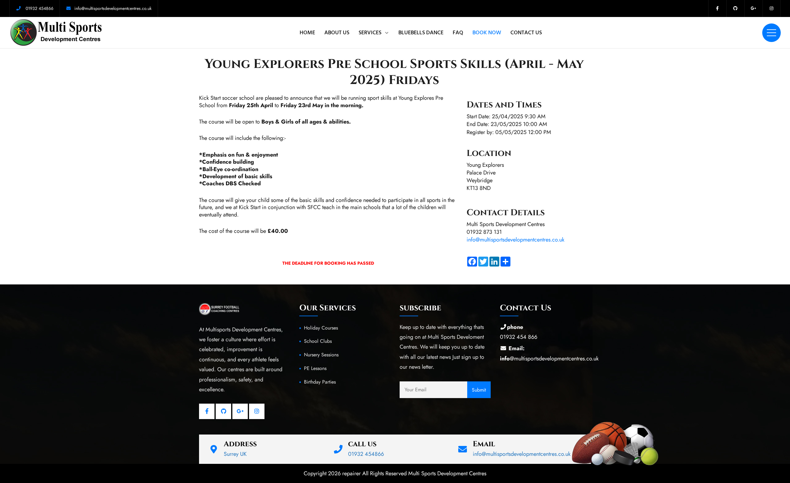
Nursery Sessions (321, 354)
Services (370, 32)
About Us (336, 32)
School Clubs (318, 341)
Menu (771, 32)
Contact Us (526, 32)
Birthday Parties (320, 381)
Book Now (486, 32)
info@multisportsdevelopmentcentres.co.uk (515, 240)
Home (307, 32)
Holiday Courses (321, 327)
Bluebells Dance (420, 32)
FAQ (458, 32)
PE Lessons (315, 368)
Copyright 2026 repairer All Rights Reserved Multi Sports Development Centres (395, 473)
